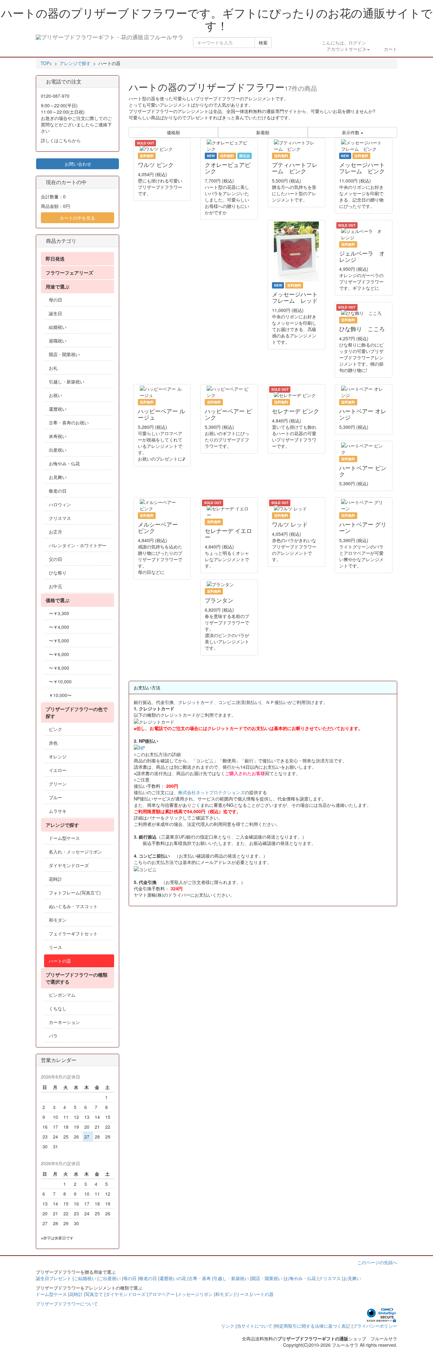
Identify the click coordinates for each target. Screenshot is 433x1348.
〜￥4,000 (59, 627)
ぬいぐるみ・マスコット (73, 906)
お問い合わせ (77, 164)
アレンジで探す (62, 824)
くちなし (58, 1008)
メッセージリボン (195, 1294)
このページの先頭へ (377, 1262)
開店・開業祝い (64, 354)
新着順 (262, 132)
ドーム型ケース (64, 838)
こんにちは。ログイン (344, 45)
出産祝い (58, 450)
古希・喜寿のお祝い (69, 422)
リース (55, 947)
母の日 (55, 299)
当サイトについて (254, 1326)
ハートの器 (60, 961)
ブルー (55, 797)
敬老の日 (58, 491)
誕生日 (55, 313)
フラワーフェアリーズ (69, 272)
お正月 (55, 531)
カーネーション (64, 1022)
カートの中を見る (77, 218)
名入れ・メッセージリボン (75, 851)
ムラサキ (58, 811)
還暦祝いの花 (172, 1278)
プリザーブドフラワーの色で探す (76, 713)
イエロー (58, 770)
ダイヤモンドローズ (69, 865)
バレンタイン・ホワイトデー (78, 545)
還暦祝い (58, 409)
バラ (53, 1036)
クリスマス (60, 518)
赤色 (53, 743)
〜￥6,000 (59, 654)
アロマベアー (161, 1294)
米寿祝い (58, 436)
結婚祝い (58, 327)
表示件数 (351, 132)
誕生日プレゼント (53, 1278)
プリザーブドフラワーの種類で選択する (76, 978)
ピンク (55, 729)
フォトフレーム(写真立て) (75, 892)
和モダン (58, 920)
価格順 (173, 132)
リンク (227, 1326)
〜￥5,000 (59, 640)
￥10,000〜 (60, 695)
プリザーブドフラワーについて (67, 1303)
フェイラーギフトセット (73, 933)
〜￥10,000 (60, 681)
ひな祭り (58, 572)
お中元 (55, 586)
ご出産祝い (110, 1278)
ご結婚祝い (85, 1278)
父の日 (55, 559)
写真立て (94, 1294)
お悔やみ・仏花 (64, 463)
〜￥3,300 (59, 613)
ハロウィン (60, 504)
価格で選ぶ (57, 600)
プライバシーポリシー (375, 1326)
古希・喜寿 (200, 1278)
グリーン (58, 783)
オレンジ (58, 756)
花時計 (55, 879)
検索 (263, 42)
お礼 (53, 368)
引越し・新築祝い (66, 381)
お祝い (55, 395)
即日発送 (55, 258)
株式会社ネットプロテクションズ (211, 792)
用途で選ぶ (57, 286)
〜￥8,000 (59, 668)
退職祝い (58, 340)
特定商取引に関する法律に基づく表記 (312, 1326)
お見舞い (58, 477)
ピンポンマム (62, 995)
